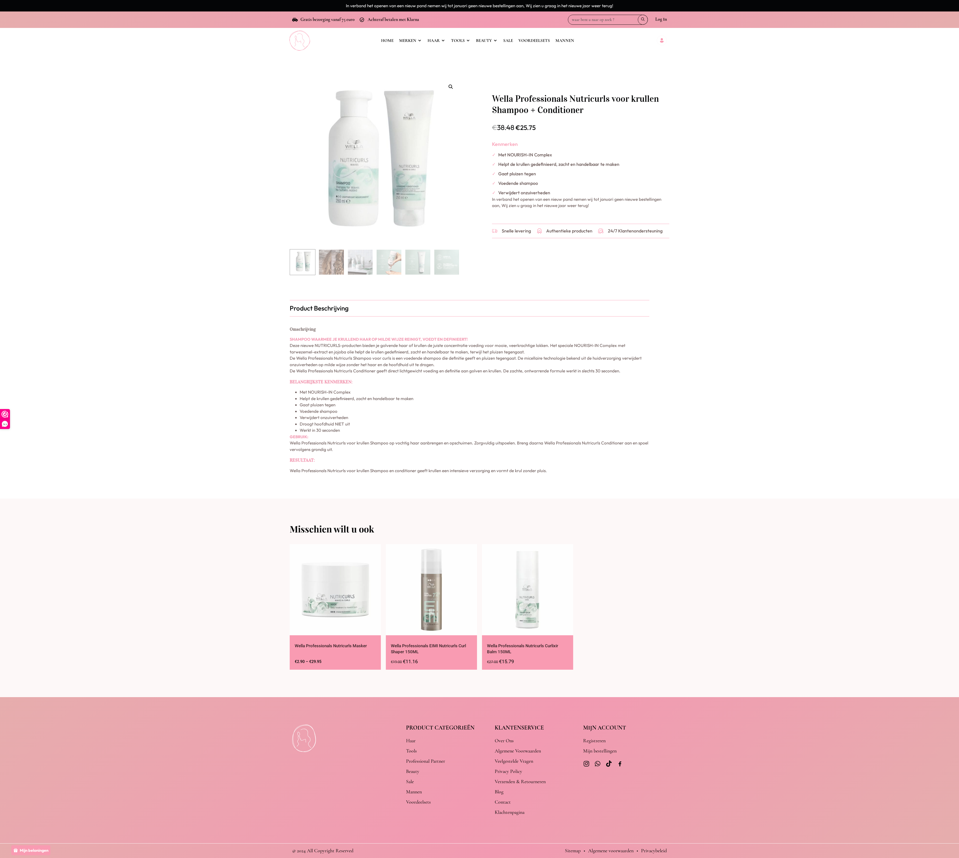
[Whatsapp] (597, 763)
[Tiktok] (609, 763)
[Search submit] (643, 20)
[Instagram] (586, 763)
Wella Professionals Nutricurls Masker (331, 645)
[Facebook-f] (620, 764)
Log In (661, 19)
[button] (450, 86)
